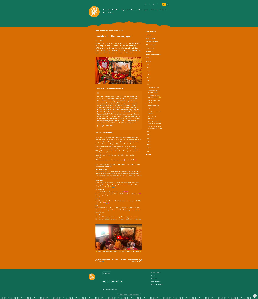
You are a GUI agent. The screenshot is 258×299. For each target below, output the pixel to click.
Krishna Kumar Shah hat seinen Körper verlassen (154, 122)
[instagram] (112, 281)
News (105, 10)
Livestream (163, 10)
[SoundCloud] (121, 281)
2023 (148, 74)
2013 (148, 148)
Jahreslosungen (151, 45)
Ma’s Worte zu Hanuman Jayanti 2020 (110, 88)
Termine (133, 10)
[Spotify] (117, 281)
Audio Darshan (150, 48)
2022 (148, 77)
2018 (148, 135)
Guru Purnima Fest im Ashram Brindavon (154, 91)
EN (167, 4)
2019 (148, 131)
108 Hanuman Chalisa (104, 132)
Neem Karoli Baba (113, 10)
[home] (94, 11)
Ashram (140, 10)
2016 (148, 141)
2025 (148, 67)
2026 (148, 64)
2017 (148, 138)
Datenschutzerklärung (157, 284)
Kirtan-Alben (150, 51)
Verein (146, 10)
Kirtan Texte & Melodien (153, 54)
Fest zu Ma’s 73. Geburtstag (152, 117)
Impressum (154, 278)
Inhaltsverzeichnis (156, 281)
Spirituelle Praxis (108, 13)
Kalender (149, 154)
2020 (120, 30)
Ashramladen (154, 10)
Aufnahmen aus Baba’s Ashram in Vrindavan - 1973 (154, 107)
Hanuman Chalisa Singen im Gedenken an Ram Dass (155, 127)
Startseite (98, 30)
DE (163, 4)
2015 (148, 144)
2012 (148, 151)
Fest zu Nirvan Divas (153, 87)
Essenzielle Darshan (152, 41)
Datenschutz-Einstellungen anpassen (129, 294)
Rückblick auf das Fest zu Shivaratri (154, 112)
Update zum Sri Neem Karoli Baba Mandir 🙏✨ (155, 96)
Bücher (148, 58)
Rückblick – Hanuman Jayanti (154, 101)
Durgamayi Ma (125, 10)
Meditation (149, 35)
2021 (148, 81)
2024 (148, 71)
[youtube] (104, 281)
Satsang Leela (150, 38)
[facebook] (108, 281)
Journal (115, 30)
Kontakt (153, 276)
